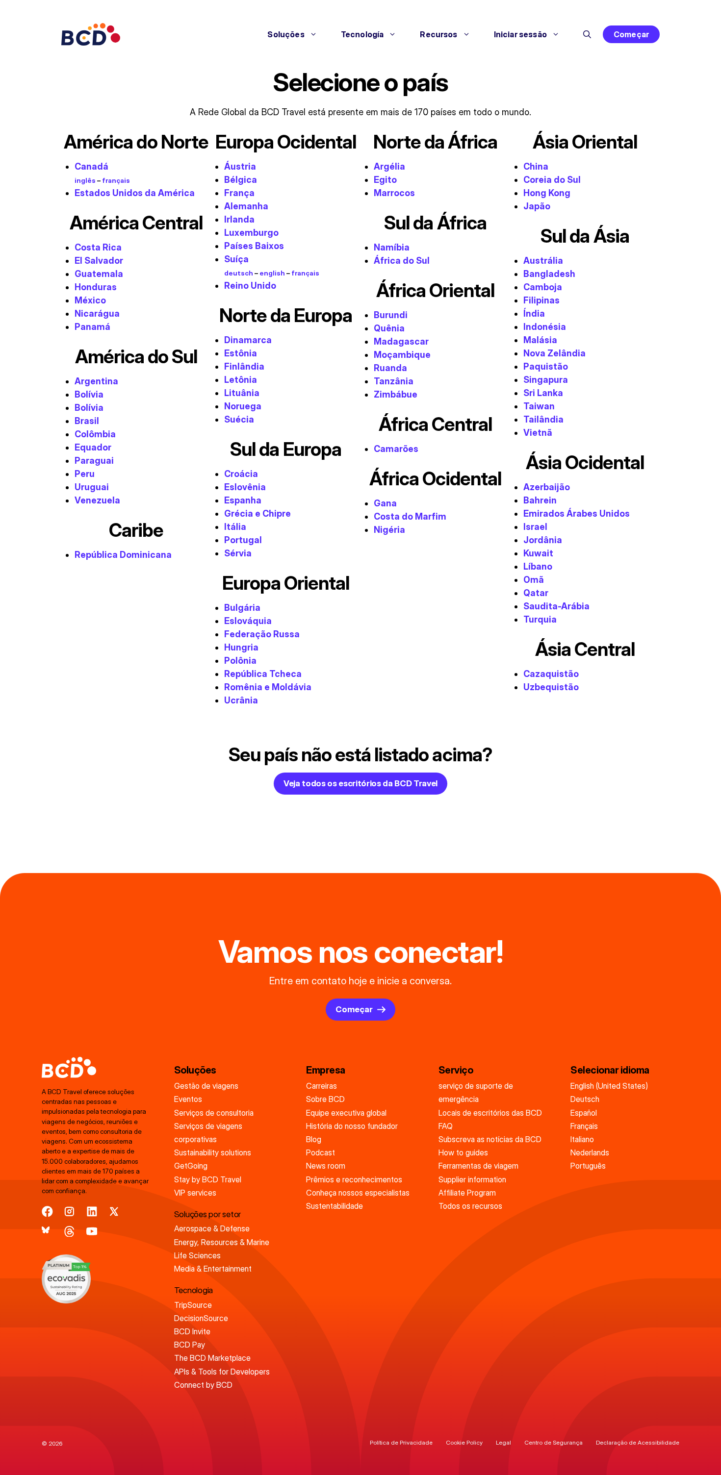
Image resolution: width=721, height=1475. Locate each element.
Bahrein (540, 500)
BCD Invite (192, 1331)
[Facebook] (47, 1211)
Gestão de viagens (206, 1086)
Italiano (582, 1139)
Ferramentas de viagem (478, 1166)
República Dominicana (123, 555)
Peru (85, 474)
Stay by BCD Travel (207, 1179)
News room (325, 1166)
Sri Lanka (543, 393)
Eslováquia (248, 621)
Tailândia (543, 419)
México (90, 300)
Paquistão (545, 366)
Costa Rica (98, 247)
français (116, 180)
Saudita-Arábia (556, 606)
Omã (533, 580)
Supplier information (472, 1179)
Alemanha (246, 206)
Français (584, 1126)
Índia (534, 313)
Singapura (545, 380)
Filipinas (541, 300)
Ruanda (390, 368)
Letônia (240, 380)
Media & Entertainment (213, 1269)
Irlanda (239, 219)
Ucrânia (241, 700)
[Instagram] (69, 1211)
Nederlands (589, 1152)
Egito (385, 180)
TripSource (193, 1305)
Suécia (239, 419)
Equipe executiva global (346, 1113)
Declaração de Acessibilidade (637, 1442)
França (239, 193)
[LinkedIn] (92, 1211)
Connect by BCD (203, 1385)
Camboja (542, 287)
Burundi (391, 315)
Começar (631, 34)
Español (583, 1113)
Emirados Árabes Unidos (576, 513)
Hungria (241, 647)
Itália (235, 527)
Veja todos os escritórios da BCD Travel (360, 783)
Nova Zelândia (554, 353)
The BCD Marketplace (212, 1358)
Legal (503, 1442)
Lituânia (241, 393)
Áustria (240, 166)
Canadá (91, 166)
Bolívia (89, 394)
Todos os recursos (470, 1206)
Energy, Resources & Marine (221, 1242)
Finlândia (244, 366)
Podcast (320, 1152)
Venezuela (97, 500)
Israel (535, 527)
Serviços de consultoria (214, 1113)
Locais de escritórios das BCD (490, 1113)
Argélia (389, 166)
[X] (114, 1211)
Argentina (96, 381)
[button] (587, 34)
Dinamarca (248, 340)
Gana (385, 503)
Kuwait (538, 553)
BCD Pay (189, 1345)
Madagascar (401, 341)
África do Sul (402, 260)
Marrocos (394, 193)
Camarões (396, 449)
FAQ (445, 1126)
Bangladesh (549, 274)
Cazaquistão (551, 674)
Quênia (389, 328)
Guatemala (99, 274)
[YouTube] (92, 1231)
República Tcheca (263, 674)
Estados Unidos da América (135, 193)
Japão (536, 206)
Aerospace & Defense (212, 1228)
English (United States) (609, 1086)
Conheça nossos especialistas (358, 1193)
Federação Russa (262, 634)
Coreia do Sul (552, 180)
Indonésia (544, 327)
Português (588, 1166)
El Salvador (99, 260)
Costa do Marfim (410, 516)
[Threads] (69, 1231)
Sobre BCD (325, 1099)
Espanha (242, 500)
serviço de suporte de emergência (475, 1092)
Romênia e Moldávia (267, 687)
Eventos (188, 1099)
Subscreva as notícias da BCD (489, 1139)
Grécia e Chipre (257, 513)
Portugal (243, 540)
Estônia (240, 353)
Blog (313, 1139)
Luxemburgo (251, 232)
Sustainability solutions (212, 1152)
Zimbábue (395, 394)
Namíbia (392, 247)
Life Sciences (197, 1255)
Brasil (87, 421)
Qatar (535, 593)
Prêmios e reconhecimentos (354, 1179)
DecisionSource (201, 1318)
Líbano (537, 566)
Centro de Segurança (553, 1442)
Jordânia (542, 540)
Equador (93, 447)
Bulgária (242, 607)
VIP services (195, 1193)
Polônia (240, 660)
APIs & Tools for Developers (222, 1371)
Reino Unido (250, 285)
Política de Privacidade (401, 1442)
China (535, 166)
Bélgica (240, 180)
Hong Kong (546, 193)
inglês (85, 180)
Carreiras (321, 1086)
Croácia (241, 474)
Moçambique (402, 355)
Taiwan (539, 406)
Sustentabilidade (334, 1206)
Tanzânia (393, 381)
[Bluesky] (47, 1231)
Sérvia (238, 553)
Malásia (540, 340)
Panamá (92, 327)
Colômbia (95, 434)
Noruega (242, 406)
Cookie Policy (464, 1442)
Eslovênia (245, 487)
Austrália (543, 260)
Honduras (96, 287)
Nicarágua (97, 313)
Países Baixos (254, 246)
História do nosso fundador (352, 1126)
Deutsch (584, 1099)
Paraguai (94, 460)
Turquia (540, 619)
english (272, 273)
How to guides (463, 1152)
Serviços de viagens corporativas (208, 1132)
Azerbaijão (546, 487)
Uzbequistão (551, 687)
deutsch (238, 273)
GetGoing (190, 1166)
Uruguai (92, 487)
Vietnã (537, 432)
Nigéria (389, 530)
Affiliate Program (467, 1193)
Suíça (236, 259)
